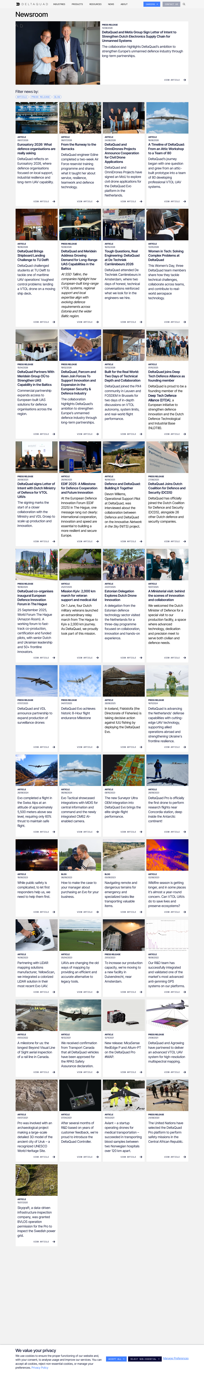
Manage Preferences (176, 1358)
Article (22, 97)
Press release (40, 97)
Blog (57, 97)
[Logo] (32, 4)
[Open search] (184, 4)
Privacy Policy (40, 1367)
